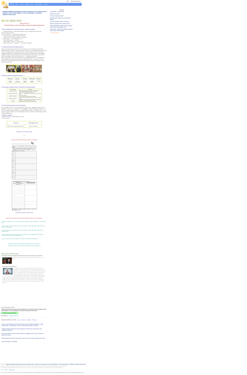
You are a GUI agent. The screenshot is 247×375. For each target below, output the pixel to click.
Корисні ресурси (12, 369)
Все (3, 20)
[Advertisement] (24, 293)
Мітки (32, 4)
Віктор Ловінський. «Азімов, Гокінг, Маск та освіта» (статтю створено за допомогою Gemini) (23, 338)
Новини (27, 4)
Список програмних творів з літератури (59, 21)
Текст (7, 20)
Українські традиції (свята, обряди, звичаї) (60, 23)
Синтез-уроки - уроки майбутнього (9, 266)
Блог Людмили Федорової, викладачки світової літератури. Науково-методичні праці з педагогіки (22, 255)
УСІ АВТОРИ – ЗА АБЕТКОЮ (57, 11)
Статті (22, 4)
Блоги (17, 4)
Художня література (54, 13)
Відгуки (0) (12, 20)
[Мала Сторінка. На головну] (4, 8)
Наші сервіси (38, 4)
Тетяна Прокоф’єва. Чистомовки (9, 341)
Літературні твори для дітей (56, 15)
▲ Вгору (11, 4)
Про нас (46, 4)
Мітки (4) (19, 20)
